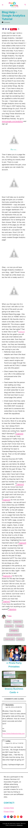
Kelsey (10, 615)
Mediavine (20, 825)
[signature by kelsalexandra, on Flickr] (12, 609)
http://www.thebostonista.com (13, 733)
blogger (19, 626)
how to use (9, 639)
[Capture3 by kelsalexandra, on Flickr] (19, 484)
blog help (17, 622)
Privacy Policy (9, 811)
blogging (14, 630)
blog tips (9, 626)
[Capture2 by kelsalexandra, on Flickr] (19, 434)
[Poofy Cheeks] (13, 5)
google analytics (14, 635)
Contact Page (9, 808)
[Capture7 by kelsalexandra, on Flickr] (6, 601)
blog (8, 622)
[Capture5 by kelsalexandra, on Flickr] (22, 543)
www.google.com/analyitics (12, 121)
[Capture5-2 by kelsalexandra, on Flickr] (7, 576)
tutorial (20, 639)
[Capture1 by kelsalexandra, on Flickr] (21, 332)
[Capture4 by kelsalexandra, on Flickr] (6, 500)
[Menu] (2, 5)
